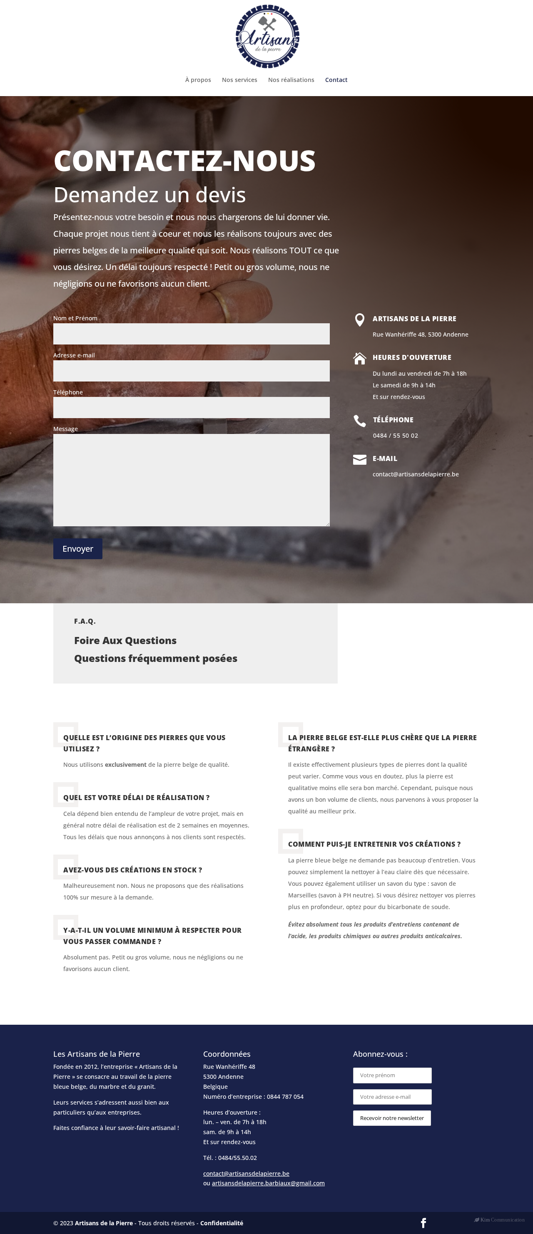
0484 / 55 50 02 (395, 435)
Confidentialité (221, 1223)
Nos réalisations (291, 80)
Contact (336, 80)
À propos (198, 80)
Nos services (239, 80)
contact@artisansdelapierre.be (246, 1173)
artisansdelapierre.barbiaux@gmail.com (268, 1183)
